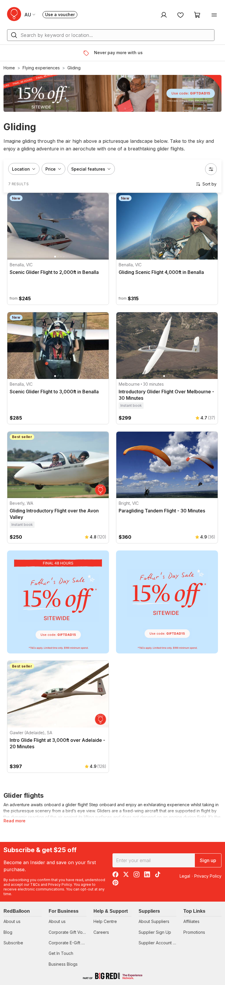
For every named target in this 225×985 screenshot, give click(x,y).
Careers (101, 932)
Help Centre (105, 921)
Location (21, 169)
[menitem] (180, 14)
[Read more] (88, 53)
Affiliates (191, 921)
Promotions (194, 932)
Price (50, 169)
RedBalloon (17, 911)
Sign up (208, 860)
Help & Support (110, 911)
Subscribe (13, 942)
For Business (64, 911)
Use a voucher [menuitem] (61, 15)
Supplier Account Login (161, 942)
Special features (88, 169)
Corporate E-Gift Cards (71, 942)
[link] (58, 601)
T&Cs (35, 884)
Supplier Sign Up (155, 932)
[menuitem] (163, 14)
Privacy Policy (60, 884)
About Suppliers (154, 921)
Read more (14, 820)
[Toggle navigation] (214, 14)
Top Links (194, 911)
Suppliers (149, 911)
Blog (8, 932)
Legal (185, 876)
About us (12, 921)
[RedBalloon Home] (14, 14)
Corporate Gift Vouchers (72, 932)
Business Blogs (63, 964)
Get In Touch (61, 953)
